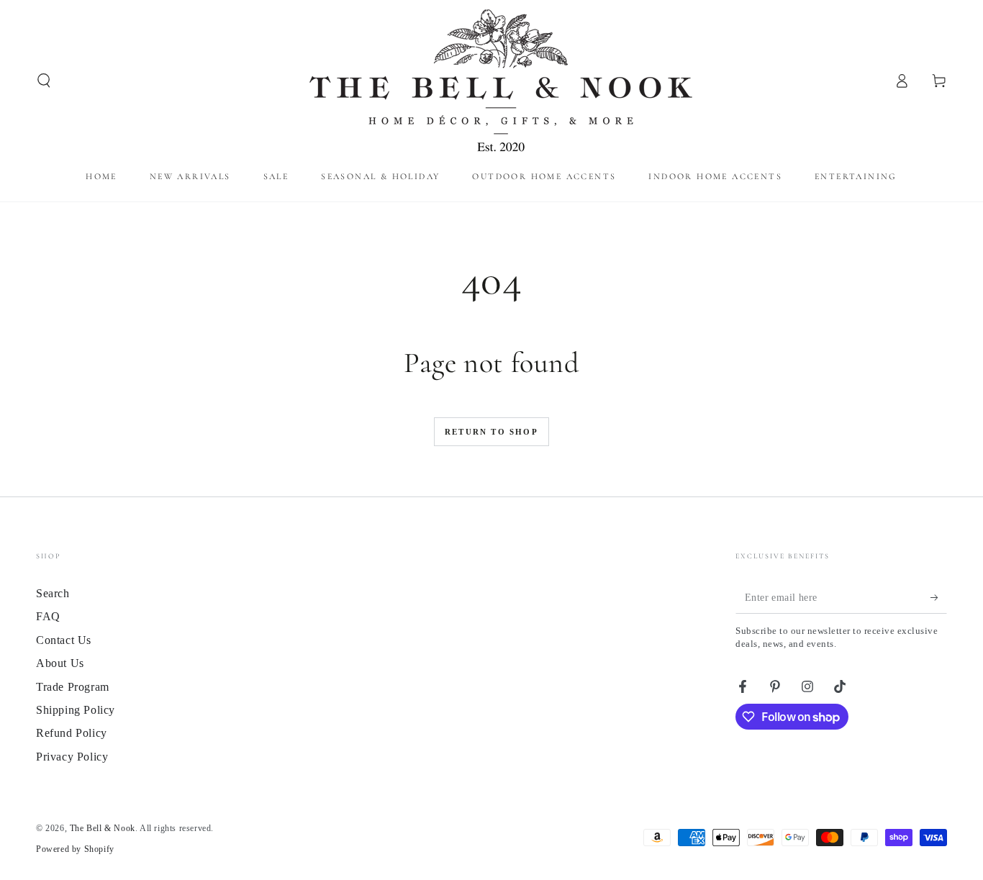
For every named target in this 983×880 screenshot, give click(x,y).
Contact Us (63, 640)
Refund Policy (71, 733)
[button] (44, 80)
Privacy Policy (72, 756)
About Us (60, 663)
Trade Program (72, 687)
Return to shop (491, 431)
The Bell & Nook (102, 828)
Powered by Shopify (75, 849)
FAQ (48, 616)
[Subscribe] (938, 597)
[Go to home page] (491, 81)
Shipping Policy (75, 710)
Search (53, 593)
